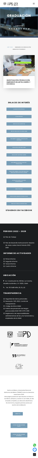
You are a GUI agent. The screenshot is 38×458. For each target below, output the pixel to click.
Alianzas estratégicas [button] (19, 109)
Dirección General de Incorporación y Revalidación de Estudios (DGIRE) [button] (19, 172)
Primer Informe (10, 259)
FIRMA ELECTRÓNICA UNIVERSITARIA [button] (19, 203)
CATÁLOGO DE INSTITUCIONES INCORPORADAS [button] (19, 181)
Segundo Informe (11, 261)
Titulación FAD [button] (19, 116)
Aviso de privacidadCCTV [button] (19, 425)
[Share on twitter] (12, 29)
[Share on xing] (26, 29)
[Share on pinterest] (16, 29)
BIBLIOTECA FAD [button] (19, 189)
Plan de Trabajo (10, 237)
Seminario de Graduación (23, 62)
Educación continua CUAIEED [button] (19, 154)
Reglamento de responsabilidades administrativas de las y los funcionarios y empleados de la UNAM (19, 315)
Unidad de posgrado (24, 59)
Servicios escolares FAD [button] (19, 123)
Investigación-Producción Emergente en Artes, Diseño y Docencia (18, 82)
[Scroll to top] (34, 454)
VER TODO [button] (10, 47)
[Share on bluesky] (24, 29)
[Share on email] (28, 29)
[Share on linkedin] (19, 29)
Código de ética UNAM (13, 306)
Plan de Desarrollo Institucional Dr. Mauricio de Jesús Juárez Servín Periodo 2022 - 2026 (19, 245)
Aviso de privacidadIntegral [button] (19, 435)
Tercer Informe (10, 264)
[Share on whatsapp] (21, 29)
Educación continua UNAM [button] (19, 147)
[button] (34, 3)
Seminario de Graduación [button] (23, 47)
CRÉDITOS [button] (17, 413)
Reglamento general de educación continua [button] (19, 139)
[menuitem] (10, 47)
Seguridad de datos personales (16, 299)
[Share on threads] (14, 29)
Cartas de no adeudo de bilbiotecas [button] (19, 196)
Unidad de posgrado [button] (19, 49)
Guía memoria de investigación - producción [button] (19, 163)
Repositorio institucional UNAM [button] (19, 131)
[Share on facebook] (9, 29)
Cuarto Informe (10, 266)
